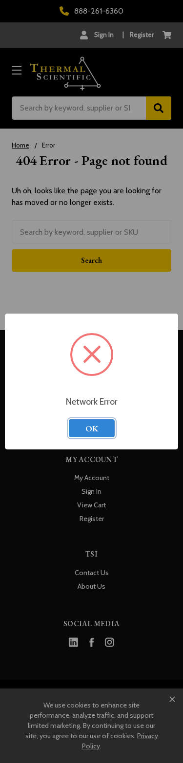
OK (91, 428)
